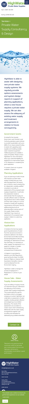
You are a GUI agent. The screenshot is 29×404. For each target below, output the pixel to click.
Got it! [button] (5, 401)
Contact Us (14, 324)
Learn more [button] (6, 397)
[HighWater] (8, 3)
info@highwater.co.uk (8, 368)
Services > (6, 21)
